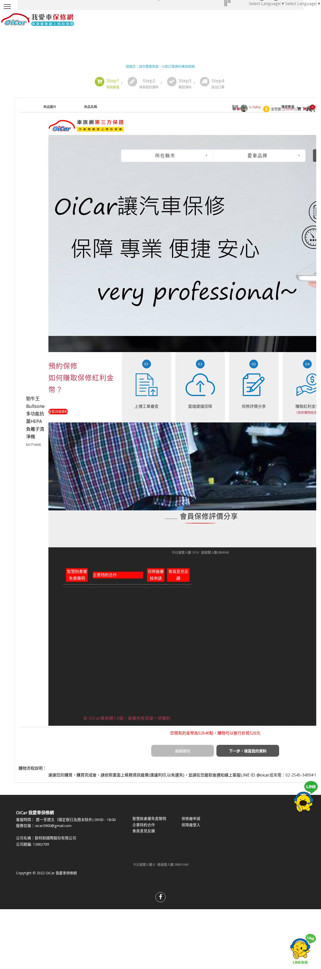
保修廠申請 (191, 818)
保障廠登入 (191, 824)
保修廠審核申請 (156, 575)
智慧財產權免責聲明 (77, 575)
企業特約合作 (105, 575)
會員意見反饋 (178, 575)
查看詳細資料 (58, 411)
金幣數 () (284, 109)
